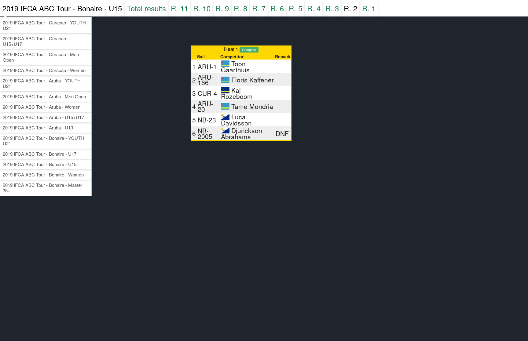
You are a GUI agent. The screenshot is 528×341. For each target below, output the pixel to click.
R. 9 (222, 8)
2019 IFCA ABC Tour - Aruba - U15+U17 (43, 117)
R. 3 (332, 8)
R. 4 (314, 8)
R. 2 (350, 8)
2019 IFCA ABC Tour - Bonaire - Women (43, 174)
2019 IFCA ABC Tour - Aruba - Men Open (44, 96)
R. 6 (277, 8)
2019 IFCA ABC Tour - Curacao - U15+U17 (36, 41)
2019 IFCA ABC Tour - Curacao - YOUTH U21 (44, 25)
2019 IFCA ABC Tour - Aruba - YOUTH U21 (42, 83)
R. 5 (295, 8)
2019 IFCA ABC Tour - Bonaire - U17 (39, 154)
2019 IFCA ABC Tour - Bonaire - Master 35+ (42, 188)
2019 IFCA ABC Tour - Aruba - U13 (38, 127)
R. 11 (179, 8)
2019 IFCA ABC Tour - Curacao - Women (44, 70)
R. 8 (240, 8)
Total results (146, 8)
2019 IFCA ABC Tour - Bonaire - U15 (62, 8)
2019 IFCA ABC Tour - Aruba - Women (41, 106)
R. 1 (369, 8)
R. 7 (259, 8)
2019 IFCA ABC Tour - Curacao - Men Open (41, 57)
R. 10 (202, 8)
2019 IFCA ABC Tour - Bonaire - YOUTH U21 (43, 141)
